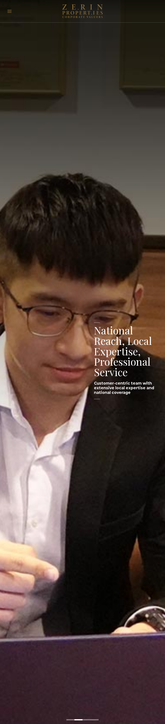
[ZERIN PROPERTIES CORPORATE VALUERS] (82, 11)
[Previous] (8, 362)
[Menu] (9, 11)
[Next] (156, 362)
